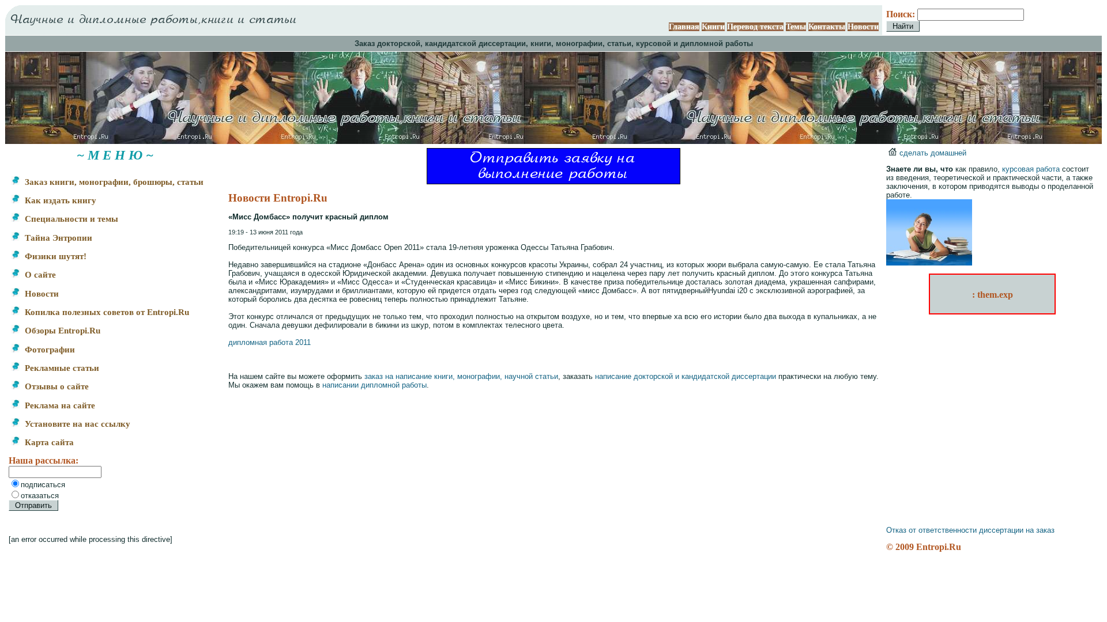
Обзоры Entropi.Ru (61, 330)
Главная (684, 26)
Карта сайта (48, 442)
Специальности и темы (70, 218)
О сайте (39, 274)
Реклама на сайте (58, 405)
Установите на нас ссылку (76, 423)
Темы (796, 26)
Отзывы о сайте (55, 386)
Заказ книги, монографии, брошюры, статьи (113, 182)
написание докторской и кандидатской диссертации (685, 376)
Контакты (826, 26)
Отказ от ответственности (931, 530)
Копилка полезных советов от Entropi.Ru (105, 312)
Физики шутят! (54, 256)
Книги (713, 26)
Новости (863, 26)
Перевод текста (755, 26)
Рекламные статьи (60, 368)
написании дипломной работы (374, 385)
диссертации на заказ (1017, 530)
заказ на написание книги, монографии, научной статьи (461, 376)
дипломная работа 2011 (269, 342)
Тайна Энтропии (57, 237)
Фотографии (48, 349)
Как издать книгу (59, 200)
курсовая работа (1031, 169)
